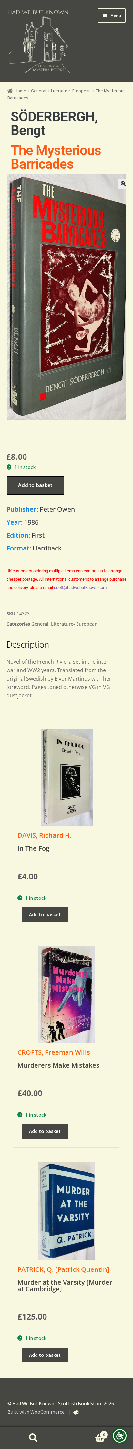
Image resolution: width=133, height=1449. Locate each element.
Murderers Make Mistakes (58, 1065)
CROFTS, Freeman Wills (53, 1052)
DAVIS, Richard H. (44, 835)
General (38, 90)
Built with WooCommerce (36, 1412)
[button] (123, 184)
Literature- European (71, 90)
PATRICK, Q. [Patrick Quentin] (63, 1269)
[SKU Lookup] (76, 1412)
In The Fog (33, 848)
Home (20, 90)
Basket (85, 1432)
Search (33, 1438)
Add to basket (35, 485)
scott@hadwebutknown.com (80, 587)
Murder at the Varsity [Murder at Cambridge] (64, 1285)
